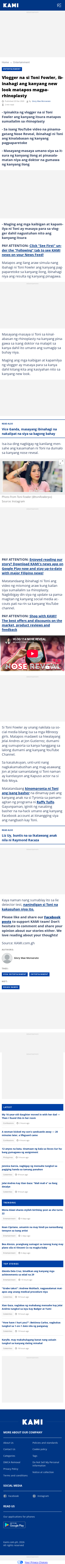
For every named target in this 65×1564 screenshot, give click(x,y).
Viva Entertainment (14, 974)
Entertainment (21, 62)
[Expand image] (61, 462)
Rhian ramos (10, 987)
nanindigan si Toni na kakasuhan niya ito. (30, 906)
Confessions (8, 1123)
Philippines (8, 1157)
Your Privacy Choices (36, 1562)
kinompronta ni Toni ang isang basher (30, 790)
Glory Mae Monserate (41, 101)
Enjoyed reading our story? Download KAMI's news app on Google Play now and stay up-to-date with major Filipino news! (32, 566)
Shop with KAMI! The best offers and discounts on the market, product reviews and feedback (32, 623)
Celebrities (7, 1174)
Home (5, 62)
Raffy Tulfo (45, 802)
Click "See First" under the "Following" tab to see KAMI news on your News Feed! (32, 250)
